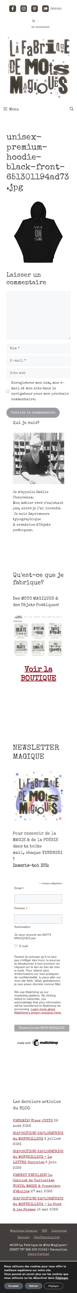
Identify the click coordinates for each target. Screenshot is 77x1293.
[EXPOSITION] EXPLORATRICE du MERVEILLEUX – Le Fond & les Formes (38, 1204)
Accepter (13, 1286)
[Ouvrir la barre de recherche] (71, 109)
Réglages (61, 1278)
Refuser (33, 1286)
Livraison (59, 1231)
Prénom (21, 908)
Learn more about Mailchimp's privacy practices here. (38, 1010)
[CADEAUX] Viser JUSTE (33, 1121)
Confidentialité (47, 1237)
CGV (44, 1231)
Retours (24, 1237)
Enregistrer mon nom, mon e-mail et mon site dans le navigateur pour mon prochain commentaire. (40, 391)
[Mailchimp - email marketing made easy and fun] (37, 1046)
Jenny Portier (38, 1254)
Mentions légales (23, 1231)
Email (19, 888)
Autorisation (22, 926)
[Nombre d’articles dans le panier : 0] (33, 20)
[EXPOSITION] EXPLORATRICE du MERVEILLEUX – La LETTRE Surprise (38, 1157)
